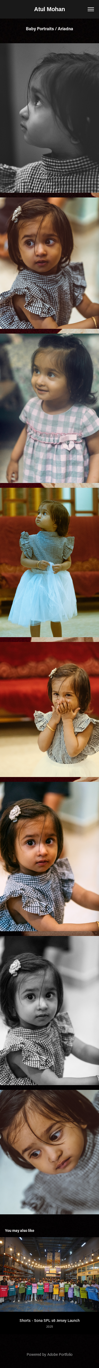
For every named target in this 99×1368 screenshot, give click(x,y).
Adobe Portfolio (60, 1354)
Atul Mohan (49, 9)
